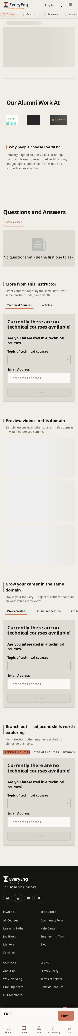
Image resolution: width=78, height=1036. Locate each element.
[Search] (60, 5)
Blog (44, 944)
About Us (9, 971)
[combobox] (39, 359)
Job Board (9, 936)
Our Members (12, 995)
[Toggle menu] (70, 5)
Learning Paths (13, 928)
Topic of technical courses (27, 351)
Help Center (49, 928)
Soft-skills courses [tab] (45, 752)
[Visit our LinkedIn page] (7, 898)
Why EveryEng (12, 979)
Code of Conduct (52, 987)
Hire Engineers (13, 987)
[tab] (19, 305)
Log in (49, 5)
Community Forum (53, 920)
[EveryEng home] (15, 5)
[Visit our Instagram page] (18, 898)
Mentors (8, 944)
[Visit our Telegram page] (38, 898)
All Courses (10, 920)
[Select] (67, 359)
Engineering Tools (53, 936)
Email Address (18, 369)
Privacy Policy (49, 971)
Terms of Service (52, 979)
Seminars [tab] (68, 752)
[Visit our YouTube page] (28, 898)
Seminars (9, 952)
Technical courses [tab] (16, 752)
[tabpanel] (39, 358)
